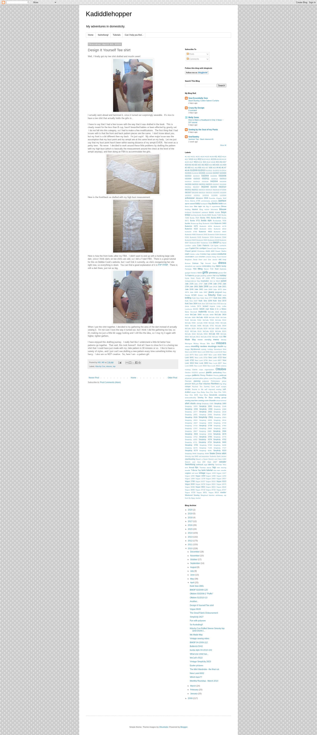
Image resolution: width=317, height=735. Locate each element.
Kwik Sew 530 (214, 303)
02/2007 (216, 173)
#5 (220, 168)
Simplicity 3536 (205, 434)
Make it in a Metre (218, 309)
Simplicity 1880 (220, 403)
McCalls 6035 (202, 328)
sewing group (220, 398)
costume (221, 254)
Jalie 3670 (217, 289)
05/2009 (223, 184)
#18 (186, 165)
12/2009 (223, 195)
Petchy (216, 375)
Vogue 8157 (200, 481)
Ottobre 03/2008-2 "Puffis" (201, 593)
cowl (196, 257)
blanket (195, 209)
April (192, 582)
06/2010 (222, 187)
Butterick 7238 (206, 243)
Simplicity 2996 (219, 431)
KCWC (194, 295)
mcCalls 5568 (202, 323)
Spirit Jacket (221, 456)
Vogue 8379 (200, 484)
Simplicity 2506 (205, 414)
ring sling (222, 384)
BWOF (216, 242)
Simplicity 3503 (191, 434)
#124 (224, 159)
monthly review (199, 346)
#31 (192, 168)
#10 (189, 157)
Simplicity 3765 (205, 437)
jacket (223, 281)
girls (205, 272)
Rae (200, 384)
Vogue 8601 (200, 487)
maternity (202, 312)
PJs (224, 378)
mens (216, 339)
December (195, 552)
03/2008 (222, 176)
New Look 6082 (204, 352)
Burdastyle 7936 (219, 221)
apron (187, 204)
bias (191, 206)
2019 (190, 513)
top (114, 366)
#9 (188, 170)
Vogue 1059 (200, 476)
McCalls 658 (214, 334)
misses (109, 366)
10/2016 (205, 195)
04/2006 (223, 181)
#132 (200, 162)
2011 (190, 544)
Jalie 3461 (198, 289)
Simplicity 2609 (205, 420)
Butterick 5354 (208, 237)
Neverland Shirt (220, 349)
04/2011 (202, 184)
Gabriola (223, 269)
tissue (209, 467)
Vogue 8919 (214, 492)
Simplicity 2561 (206, 417)
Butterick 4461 (206, 229)
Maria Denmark (191, 312)
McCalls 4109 (202, 317)
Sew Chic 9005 (191, 395)
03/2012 (214, 179)
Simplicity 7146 (205, 448)
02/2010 (188, 176)
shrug (198, 403)
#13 (196, 162)
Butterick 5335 (195, 237)
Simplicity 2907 (191, 431)
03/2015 (196, 181)
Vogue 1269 (190, 478)
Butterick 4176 (220, 226)
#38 (210, 168)
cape (187, 248)
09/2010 (209, 192)
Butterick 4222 (191, 229)
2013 (190, 537)
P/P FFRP (163, 265)
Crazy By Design (196, 108)
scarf (218, 386)
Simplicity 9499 (203, 453)
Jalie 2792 (217, 284)
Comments (194, 59)
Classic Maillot (220, 251)
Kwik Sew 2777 (206, 298)
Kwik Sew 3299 (205, 301)
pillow (201, 378)
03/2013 (223, 179)
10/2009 (223, 192)
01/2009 (193, 170)
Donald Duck (210, 263)
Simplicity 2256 (191, 409)
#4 (217, 168)
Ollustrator (163, 727)
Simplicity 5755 (191, 445)
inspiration (205, 281)
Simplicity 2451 (191, 414)
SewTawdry (193, 137)
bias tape (198, 206)
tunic (204, 470)
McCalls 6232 (190, 334)
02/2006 (209, 173)
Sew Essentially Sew (198, 98)
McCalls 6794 (206, 337)
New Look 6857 (215, 363)
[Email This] (127, 362)
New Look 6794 (201, 360)
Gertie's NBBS (196, 273)
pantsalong (217, 372)
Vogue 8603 (211, 487)
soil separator (204, 456)
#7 (225, 168)
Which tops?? (196, 677)
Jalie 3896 (194, 292)
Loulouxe (188, 309)
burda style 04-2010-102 (201, 650)
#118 (191, 159)
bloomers (214, 209)
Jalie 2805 (194, 287)
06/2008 (205, 187)
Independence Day (192, 281)
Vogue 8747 (221, 490)
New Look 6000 (191, 352)
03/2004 (205, 176)
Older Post (172, 378)
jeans (211, 292)
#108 (212, 157)
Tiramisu (202, 467)
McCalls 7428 (217, 337)
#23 (207, 165)
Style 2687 (212, 462)
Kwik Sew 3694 (191, 303)
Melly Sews (193, 117)
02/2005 (202, 173)
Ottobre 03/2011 (191, 372)
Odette (194, 369)
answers (214, 201)
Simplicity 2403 (205, 412)
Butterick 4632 (220, 229)
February (194, 689)
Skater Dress (215, 453)
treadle (187, 470)
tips (196, 467)
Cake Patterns (203, 245)
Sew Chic (209, 392)
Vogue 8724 (211, 490)
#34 (196, 168)
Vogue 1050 (190, 476)
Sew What (203, 395)
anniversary (205, 201)
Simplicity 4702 (219, 439)
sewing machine (191, 400)
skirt (224, 453)
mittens (187, 346)
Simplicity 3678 (219, 434)
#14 (204, 162)
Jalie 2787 (198, 284)
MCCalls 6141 (196, 331)
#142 (209, 162)
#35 (199, 168)
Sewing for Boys (205, 398)
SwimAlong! (103, 35)
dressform (188, 266)
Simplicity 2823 (220, 428)
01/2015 (188, 173)
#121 (208, 159)
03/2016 (205, 181)
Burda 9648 (216, 218)
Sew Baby (201, 392)
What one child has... (199, 654)
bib (204, 206)
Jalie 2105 (189, 284)
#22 (203, 165)
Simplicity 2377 (191, 412)
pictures (196, 378)
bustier (187, 223)
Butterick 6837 (195, 243)
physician (188, 378)
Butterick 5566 (220, 237)
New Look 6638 (215, 355)
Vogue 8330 (190, 484)
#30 (189, 168)
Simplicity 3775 (220, 437)
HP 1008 (206, 278)
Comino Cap (205, 254)
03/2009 (188, 179)
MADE (202, 309)
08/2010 (202, 192)
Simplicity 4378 (205, 439)
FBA (194, 269)
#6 (223, 168)
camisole (223, 245)
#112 (220, 157)
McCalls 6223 (220, 331)
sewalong (222, 395)
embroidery (206, 266)
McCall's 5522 (196, 658)
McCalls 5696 (195, 326)
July (192, 571)
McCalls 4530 (214, 317)
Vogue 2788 (190, 481)
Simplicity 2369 (220, 409)
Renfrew (215, 384)
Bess (187, 206)
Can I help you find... (134, 35)
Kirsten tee (202, 295)
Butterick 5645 (190, 240)
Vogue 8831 (202, 492)
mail (207, 309)
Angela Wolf (221, 198)
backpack (204, 204)
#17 (224, 162)
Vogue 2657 (221, 478)
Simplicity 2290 (205, 409)
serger (193, 392)
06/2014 (202, 190)
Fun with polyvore (198, 621)
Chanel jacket (190, 251)
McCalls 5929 (220, 326)
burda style (206, 220)
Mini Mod (211, 343)
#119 (195, 159)
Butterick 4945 (220, 232)
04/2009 (188, 184)
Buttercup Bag (196, 223)
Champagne (221, 248)
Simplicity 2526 (191, 417)
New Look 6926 (200, 366)
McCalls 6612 (195, 337)
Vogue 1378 (200, 478)
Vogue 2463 (211, 478)
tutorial (210, 470)
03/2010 (197, 179)
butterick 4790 (191, 232)
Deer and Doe (205, 259)
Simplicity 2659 (205, 423)
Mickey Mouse (199, 343)
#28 (221, 165)
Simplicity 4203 (191, 439)
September (195, 563)
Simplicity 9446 (190, 453)
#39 (214, 168)
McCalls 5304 (195, 320)
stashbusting (190, 459)
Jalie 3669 (208, 289)
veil (193, 473)
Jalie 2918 (213, 287)
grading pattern (206, 275)
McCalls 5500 (208, 320)
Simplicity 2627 (197, 617)
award (192, 204)
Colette (192, 254)
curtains (208, 257)
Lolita (224, 306)
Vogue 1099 (211, 476)
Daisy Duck (216, 257)
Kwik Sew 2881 (219, 298)
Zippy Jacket (196, 498)
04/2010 (195, 184)
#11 (215, 157)
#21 (199, 165)
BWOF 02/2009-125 (199, 590)
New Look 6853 (201, 363)
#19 (189, 165)
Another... (194, 601)
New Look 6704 (201, 357)
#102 (198, 157)
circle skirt (210, 251)
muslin (220, 346)
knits (224, 295)
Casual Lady (211, 248)
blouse (222, 209)
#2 (193, 165)
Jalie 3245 (189, 289)
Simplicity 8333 (219, 450)
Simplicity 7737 (220, 448)
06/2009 (214, 187)
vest (196, 473)
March (193, 686)
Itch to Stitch (215, 281)
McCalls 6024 (190, 328)
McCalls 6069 (214, 328)
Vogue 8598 (190, 487)
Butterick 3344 (208, 223)
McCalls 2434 (213, 312)
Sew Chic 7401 (220, 392)
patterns (195, 375)
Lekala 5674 (196, 306)
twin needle (221, 470)
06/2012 (195, 190)
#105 (207, 157)
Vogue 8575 (221, 484)
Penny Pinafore (206, 375)
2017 (190, 521)
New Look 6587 (201, 355)
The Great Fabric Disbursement (204, 613)
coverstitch (189, 257)
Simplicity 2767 (191, 428)
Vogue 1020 (211, 473)
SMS (196, 456)
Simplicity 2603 (191, 420)
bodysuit (188, 212)
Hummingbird (221, 278)
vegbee (188, 473)
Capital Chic (194, 248)
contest (214, 254)
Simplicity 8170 (191, 450)
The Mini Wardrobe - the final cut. (204, 669)
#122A (213, 159)
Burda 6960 (206, 215)
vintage (202, 473)
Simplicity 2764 (220, 426)
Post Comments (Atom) (110, 382)
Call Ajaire (215, 245)
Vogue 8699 (190, 490)
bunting (193, 215)
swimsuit (199, 464)
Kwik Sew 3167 (191, 301)
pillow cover (208, 378)
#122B (219, 159)
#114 (224, 157)
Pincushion (217, 378)
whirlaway (219, 495)
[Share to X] (133, 362)
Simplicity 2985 (205, 431)
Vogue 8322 (211, 481)
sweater (222, 462)
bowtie (217, 212)
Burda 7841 (205, 218)
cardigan (202, 248)
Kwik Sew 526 (203, 303)
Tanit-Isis (218, 464)
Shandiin (212, 400)
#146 (213, 162)
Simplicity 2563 (220, 417)
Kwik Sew (196, 298)
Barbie (215, 203)
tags (205, 464)
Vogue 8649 (221, 487)
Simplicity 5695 (219, 442)
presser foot (190, 384)
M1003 (195, 309)
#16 (221, 162)
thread (191, 467)
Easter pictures (196, 665)
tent (186, 467)
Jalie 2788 (208, 284)
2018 (190, 517)
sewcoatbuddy (190, 398)
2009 (190, 698)
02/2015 (196, 176)
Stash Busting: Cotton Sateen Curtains (203, 101)
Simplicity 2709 (220, 423)
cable (194, 245)
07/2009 (223, 190)
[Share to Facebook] (136, 362)
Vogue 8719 (200, 490)
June (192, 575)
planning (197, 381)
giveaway (213, 273)
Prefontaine (215, 381)
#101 (193, 157)
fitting (200, 269)
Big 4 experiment (213, 206)
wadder (223, 492)
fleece (206, 269)
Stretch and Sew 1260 (217, 459)
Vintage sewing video (199, 638)
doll (220, 259)
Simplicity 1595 (207, 403)
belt (224, 204)
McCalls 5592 (214, 323)
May (192, 579)
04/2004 (214, 181)
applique (222, 201)
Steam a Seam (202, 459)
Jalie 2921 (222, 287)
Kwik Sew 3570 (219, 301)
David (195, 259)
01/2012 (216, 170)
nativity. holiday (207, 349)
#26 (217, 165)
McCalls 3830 (220, 315)
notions (223, 366)
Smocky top (189, 456)
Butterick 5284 (213, 234)
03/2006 (214, 176)
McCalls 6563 (202, 334)
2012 (190, 541)
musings (212, 346)
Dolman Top (197, 263)
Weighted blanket (208, 495)
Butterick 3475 (191, 226)
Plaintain (188, 381)
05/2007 (216, 184)
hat (214, 275)
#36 (203, 168)
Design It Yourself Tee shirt (202, 605)
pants (209, 372)
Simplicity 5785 (206, 445)
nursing (188, 369)
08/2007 (188, 192)
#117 (187, 159)
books (211, 212)
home (187, 278)
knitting (188, 298)
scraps (223, 386)
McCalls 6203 (208, 331)
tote (218, 467)
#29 (224, 165)
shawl (218, 400)
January (194, 693)
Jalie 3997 (203, 292)
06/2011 (188, 190)
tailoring (211, 464)
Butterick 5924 (202, 240)
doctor (214, 259)
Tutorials (117, 35)
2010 (190, 548)
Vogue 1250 (221, 476)
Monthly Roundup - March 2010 (204, 681)
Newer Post (94, 378)
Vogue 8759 (190, 492)
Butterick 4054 (206, 226)
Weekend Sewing (192, 495)
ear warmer (197, 266)
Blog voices (204, 209)
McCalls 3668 (208, 315)
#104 (203, 157)
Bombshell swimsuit (200, 212)
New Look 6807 (215, 360)
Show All (223, 145)
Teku (224, 464)
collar (197, 254)
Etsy (213, 266)
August (193, 567)
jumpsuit (218, 292)
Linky (219, 306)
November (195, 556)
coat (187, 254)
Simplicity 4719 (205, 442)
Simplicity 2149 (220, 406)
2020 (190, 510)
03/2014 (188, 181)
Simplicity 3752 (191, 437)
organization (209, 369)
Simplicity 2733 (191, 426)
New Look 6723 (215, 357)
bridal (187, 215)
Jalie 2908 (203, 286)
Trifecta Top (196, 470)
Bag (209, 204)
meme (200, 340)
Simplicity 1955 (191, 406)
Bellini (220, 204)
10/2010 (188, 195)
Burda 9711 (195, 221)
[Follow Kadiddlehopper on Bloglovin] (197, 73)
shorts (193, 403)
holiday (223, 275)
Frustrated (192, 110)
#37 (207, 168)
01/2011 (209, 170)
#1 (186, 157)
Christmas (201, 251)
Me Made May (196, 635)
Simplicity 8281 (205, 450)
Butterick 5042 (202, 234)
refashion (207, 384)
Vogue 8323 (221, 481)
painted (202, 372)
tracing (223, 467)
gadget (187, 273)
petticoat (222, 375)
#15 (217, 162)
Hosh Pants (196, 278)
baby (197, 203)
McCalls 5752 (208, 326)
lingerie (212, 306)
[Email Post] (120, 362)
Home (90, 35)
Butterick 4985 (190, 234)
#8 (186, 170)
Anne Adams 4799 (192, 201)
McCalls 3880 (190, 317)
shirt (187, 403)
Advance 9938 (202, 198)
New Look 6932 (213, 366)
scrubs (188, 389)
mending (208, 340)
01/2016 (195, 173)
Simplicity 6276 (191, 448)
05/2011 (188, 187)
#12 (199, 159)
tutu (214, 470)
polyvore (205, 381)
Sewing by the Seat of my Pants (203, 129)
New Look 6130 (216, 352)
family (224, 266)
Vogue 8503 (211, 484)
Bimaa (223, 206)
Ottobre (221, 369)
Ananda (212, 198)
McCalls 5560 (190, 323)
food (216, 269)
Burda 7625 (194, 218)
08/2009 (195, 192)
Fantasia (188, 269)
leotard (205, 306)
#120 (204, 159)
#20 (195, 165)
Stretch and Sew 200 (195, 462)
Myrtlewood (195, 349)
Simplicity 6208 (220, 445)
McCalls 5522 (220, 320)
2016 (190, 525)
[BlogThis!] (130, 362)
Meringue (188, 343)
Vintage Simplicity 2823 (200, 661)
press (224, 381)
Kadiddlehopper (109, 13)
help (217, 275)
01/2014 (223, 170)
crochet (202, 257)
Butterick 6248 (213, 240)
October (194, 559)
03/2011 (205, 178)
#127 (192, 162)
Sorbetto (213, 456)
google (197, 275)
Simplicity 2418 (220, 412)
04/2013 (209, 184)
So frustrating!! (196, 624)
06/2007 (196, 187)
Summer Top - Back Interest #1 (200, 139)
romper (188, 386)
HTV (213, 278)
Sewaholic (213, 395)
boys (223, 212)
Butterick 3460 (220, 223)
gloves (220, 273)
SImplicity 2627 (191, 423)
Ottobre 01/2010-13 (198, 597)
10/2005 (216, 192)
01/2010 (201, 170)
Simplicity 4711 (191, 442)
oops (201, 369)
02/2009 (223, 173)
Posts (191, 54)
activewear (190, 198)
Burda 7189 (216, 215)
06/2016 (216, 190)
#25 (214, 165)
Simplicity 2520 (220, 414)
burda (199, 215)
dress (222, 263)
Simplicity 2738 (205, 426)
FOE (211, 269)
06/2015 (209, 190)
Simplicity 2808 (205, 428)
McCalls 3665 (196, 315)
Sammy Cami (209, 386)
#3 (186, 168)
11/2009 (214, 195)
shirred (223, 400)
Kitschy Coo (100, 366)
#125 (187, 162)
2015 (190, 529)
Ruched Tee (197, 386)
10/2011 (197, 195)
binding (188, 209)
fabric (218, 266)
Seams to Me (197, 389)
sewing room (203, 400)
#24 (210, 165)
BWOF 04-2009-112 (199, 642)
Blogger (183, 727)
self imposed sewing (213, 389)
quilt (196, 384)
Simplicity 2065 (205, 406)
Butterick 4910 (205, 232)
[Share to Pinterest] (139, 362)
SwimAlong (190, 464)
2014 (190, 533)
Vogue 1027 (221, 473)
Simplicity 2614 (220, 420)
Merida (223, 340)
